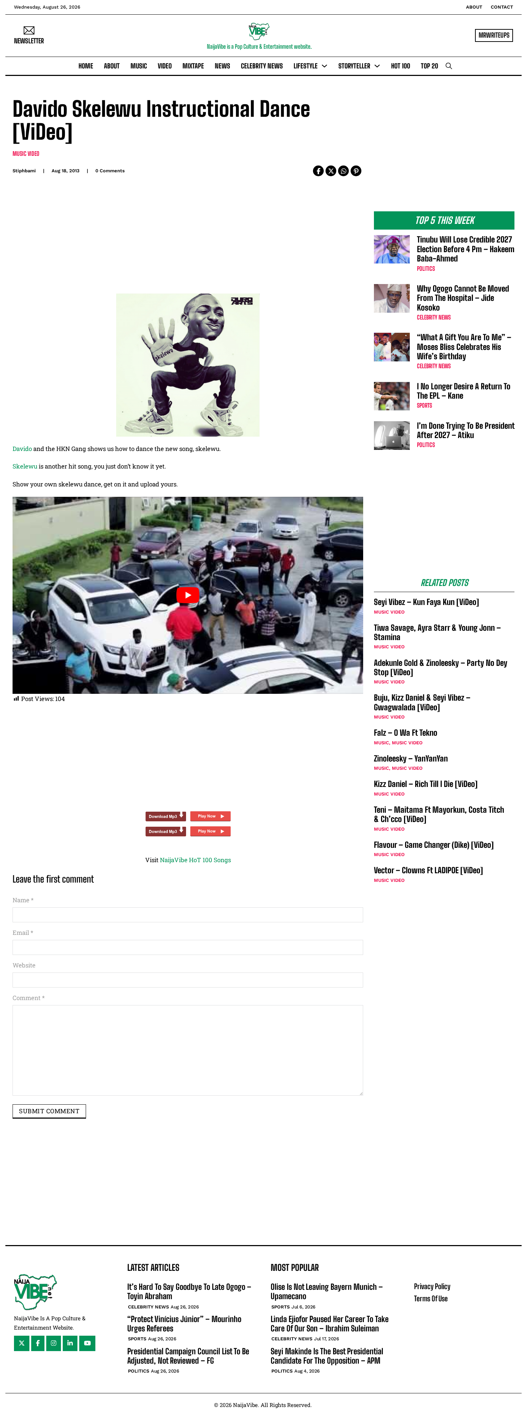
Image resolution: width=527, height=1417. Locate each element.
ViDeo (165, 66)
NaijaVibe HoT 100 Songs (195, 860)
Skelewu (25, 466)
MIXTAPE (193, 66)
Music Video (26, 153)
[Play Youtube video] (188, 595)
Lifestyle (306, 66)
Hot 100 (400, 66)
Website (24, 965)
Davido (22, 449)
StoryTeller (354, 66)
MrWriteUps (494, 35)
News (222, 66)
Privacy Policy (432, 1286)
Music (138, 66)
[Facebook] (318, 170)
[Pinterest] (356, 170)
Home (86, 66)
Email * (23, 932)
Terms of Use (431, 1298)
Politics (426, 268)
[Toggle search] (449, 66)
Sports (424, 405)
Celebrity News (262, 66)
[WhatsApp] (343, 170)
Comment (29, 998)
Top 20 (429, 66)
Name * (23, 900)
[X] (331, 170)
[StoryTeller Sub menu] (377, 66)
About (474, 7)
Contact (502, 7)
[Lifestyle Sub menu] (324, 66)
